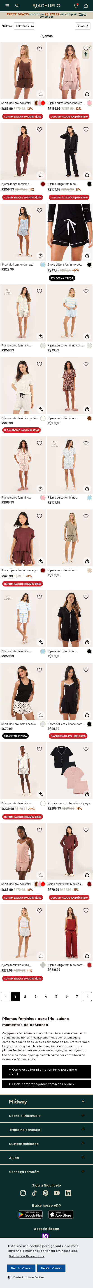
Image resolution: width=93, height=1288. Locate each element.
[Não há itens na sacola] (85, 5)
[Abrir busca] (17, 5)
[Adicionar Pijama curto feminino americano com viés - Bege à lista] (86, 516)
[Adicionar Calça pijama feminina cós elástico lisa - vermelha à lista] (86, 829)
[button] (26, 1277)
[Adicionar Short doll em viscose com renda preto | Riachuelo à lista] (86, 669)
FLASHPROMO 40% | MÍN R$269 (21, 430)
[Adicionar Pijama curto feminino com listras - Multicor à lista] (86, 291)
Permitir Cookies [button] (21, 1268)
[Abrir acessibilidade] (85, 54)
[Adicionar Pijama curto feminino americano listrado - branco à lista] (39, 748)
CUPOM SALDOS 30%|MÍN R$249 (22, 116)
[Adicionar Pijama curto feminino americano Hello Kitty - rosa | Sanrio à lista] (39, 443)
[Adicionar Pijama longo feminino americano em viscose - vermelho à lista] (39, 129)
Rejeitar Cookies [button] (51, 1268)
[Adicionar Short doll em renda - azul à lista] (39, 210)
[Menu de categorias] (7, 5)
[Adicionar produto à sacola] (40, 94)
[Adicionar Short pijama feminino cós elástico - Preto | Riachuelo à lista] (86, 210)
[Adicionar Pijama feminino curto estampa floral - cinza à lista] (39, 910)
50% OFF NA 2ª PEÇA (62, 278)
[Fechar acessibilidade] (90, 47)
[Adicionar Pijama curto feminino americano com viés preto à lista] (86, 596)
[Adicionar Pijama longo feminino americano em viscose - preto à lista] (86, 129)
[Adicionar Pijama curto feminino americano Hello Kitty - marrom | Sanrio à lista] (86, 364)
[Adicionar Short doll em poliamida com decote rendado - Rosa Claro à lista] (39, 829)
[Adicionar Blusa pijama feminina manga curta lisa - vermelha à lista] (39, 516)
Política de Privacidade (26, 1256)
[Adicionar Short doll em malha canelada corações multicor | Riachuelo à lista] (39, 669)
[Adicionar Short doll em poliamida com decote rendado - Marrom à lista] (39, 48)
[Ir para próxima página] (87, 996)
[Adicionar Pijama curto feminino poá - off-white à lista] (39, 364)
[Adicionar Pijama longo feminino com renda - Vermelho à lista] (86, 910)
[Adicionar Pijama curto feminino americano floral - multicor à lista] (39, 291)
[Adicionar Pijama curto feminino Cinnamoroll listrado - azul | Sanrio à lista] (39, 596)
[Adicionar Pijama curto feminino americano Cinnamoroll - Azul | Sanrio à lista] (86, 443)
